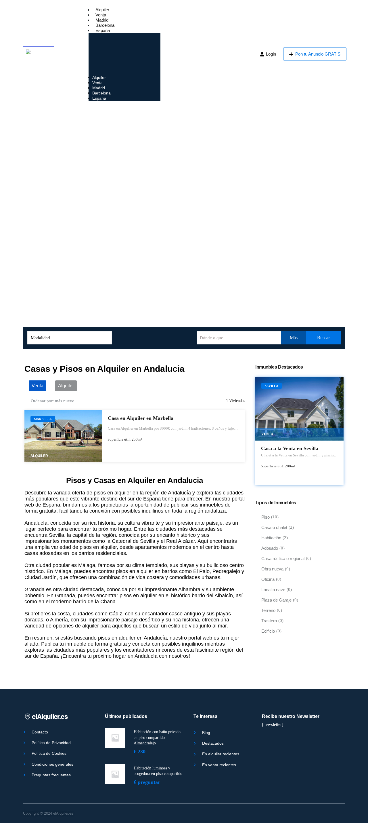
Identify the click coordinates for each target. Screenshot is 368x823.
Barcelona (104, 25)
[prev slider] (32, 436)
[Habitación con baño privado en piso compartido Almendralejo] (115, 738)
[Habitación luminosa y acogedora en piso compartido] (115, 774)
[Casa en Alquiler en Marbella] (63, 436)
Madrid (101, 20)
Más (294, 337)
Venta (100, 14)
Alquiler (102, 9)
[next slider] (94, 436)
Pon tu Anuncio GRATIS (317, 54)
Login (270, 54)
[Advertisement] (184, 151)
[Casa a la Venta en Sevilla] (299, 409)
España (102, 30)
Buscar (323, 337)
